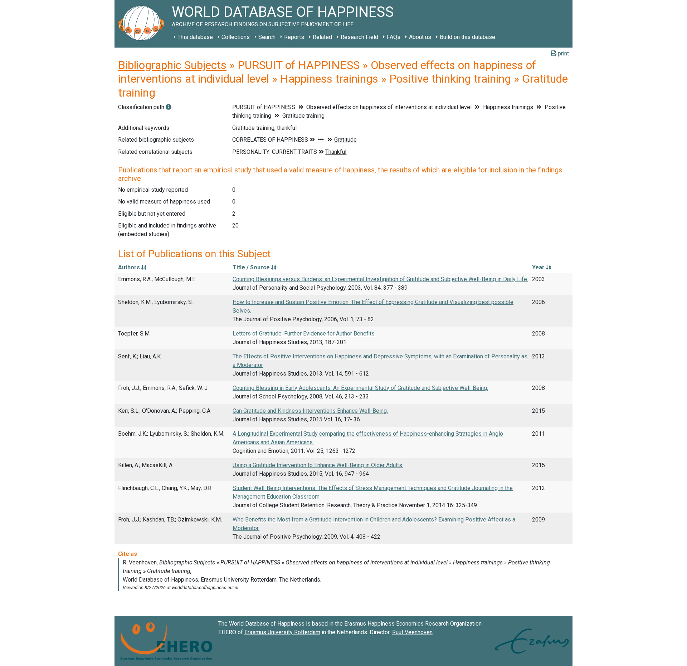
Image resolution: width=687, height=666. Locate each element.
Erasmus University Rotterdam (282, 632)
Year (539, 267)
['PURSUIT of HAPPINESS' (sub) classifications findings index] (168, 107)
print (562, 53)
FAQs (393, 37)
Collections (235, 37)
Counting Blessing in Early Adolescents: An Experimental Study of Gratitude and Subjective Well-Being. (360, 388)
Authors (129, 267)
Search (267, 37)
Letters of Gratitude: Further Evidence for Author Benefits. (304, 333)
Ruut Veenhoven (412, 632)
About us (420, 37)
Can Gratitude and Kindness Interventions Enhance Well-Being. (310, 410)
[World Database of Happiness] (143, 24)
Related (322, 37)
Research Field (359, 37)
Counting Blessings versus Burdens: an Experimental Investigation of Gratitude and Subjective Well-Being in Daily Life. (380, 279)
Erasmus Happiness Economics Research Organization (413, 623)
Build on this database (467, 37)
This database (195, 37)
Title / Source (252, 267)
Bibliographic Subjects (172, 65)
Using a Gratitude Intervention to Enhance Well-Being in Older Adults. (318, 465)
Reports (294, 37)
